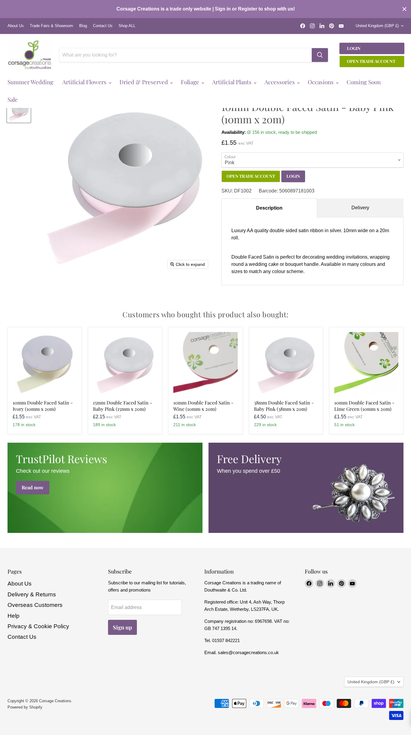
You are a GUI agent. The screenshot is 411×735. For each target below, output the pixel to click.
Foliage (191, 82)
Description (269, 208)
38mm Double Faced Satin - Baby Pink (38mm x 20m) (284, 405)
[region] (205, 9)
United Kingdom (377, 25)
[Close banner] (404, 9)
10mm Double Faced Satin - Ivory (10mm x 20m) (43, 405)
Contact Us (103, 26)
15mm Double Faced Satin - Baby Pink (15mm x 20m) (122, 405)
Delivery (360, 207)
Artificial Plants (232, 82)
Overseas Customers (35, 605)
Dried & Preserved (144, 82)
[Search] (320, 55)
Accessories (280, 82)
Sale (13, 99)
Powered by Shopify (25, 707)
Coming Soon (364, 82)
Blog (83, 26)
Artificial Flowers (85, 82)
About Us (16, 26)
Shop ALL (127, 26)
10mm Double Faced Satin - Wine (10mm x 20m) (203, 405)
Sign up (122, 627)
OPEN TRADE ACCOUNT (251, 176)
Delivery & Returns (32, 594)
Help (14, 616)
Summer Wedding (30, 82)
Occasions (321, 82)
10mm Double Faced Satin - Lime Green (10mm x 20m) (364, 405)
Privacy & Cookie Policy (38, 626)
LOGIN (293, 176)
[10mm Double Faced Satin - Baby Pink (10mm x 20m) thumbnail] (19, 111)
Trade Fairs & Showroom (51, 26)
